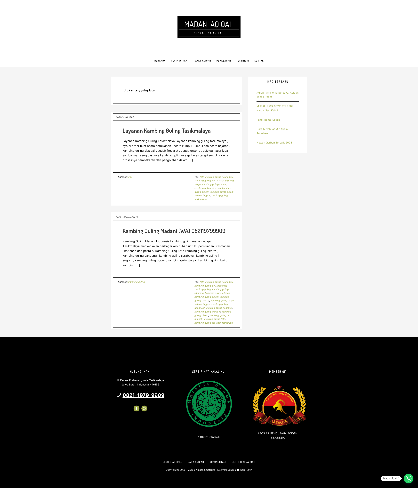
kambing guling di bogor (207, 311)
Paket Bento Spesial (269, 119)
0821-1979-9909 (143, 395)
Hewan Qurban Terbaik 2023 (274, 142)
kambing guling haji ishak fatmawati (213, 322)
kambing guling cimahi (206, 296)
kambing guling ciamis (214, 184)
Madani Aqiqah (209, 24)
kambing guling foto (214, 319)
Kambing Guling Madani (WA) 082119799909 (174, 230)
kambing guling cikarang (207, 188)
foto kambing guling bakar (214, 177)
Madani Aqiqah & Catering (201, 469)
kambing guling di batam (219, 307)
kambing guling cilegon (217, 293)
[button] (408, 478)
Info (130, 177)
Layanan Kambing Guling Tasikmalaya (167, 130)
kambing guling (136, 281)
